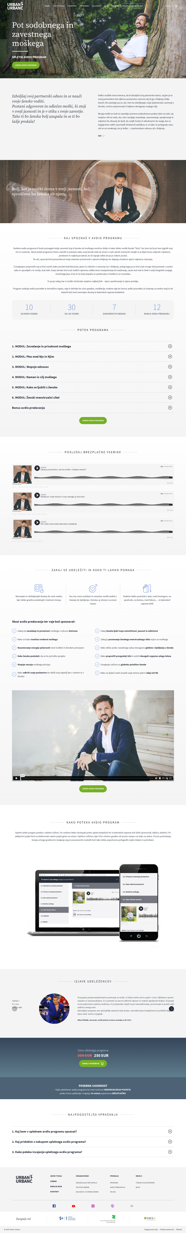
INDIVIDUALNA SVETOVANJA (86, 1183)
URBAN (47, 6)
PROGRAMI (114, 1183)
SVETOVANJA (59, 6)
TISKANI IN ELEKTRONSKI (145, 1183)
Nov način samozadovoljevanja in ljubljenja (30, 541)
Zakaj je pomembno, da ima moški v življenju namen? (33, 487)
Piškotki (179, 1229)
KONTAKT (54, 1191)
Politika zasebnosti (167, 1229)
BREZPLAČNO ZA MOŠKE (132, 6)
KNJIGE (113, 1192)
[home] (15, 6)
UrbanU (14, 487)
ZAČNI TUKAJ (56, 1176)
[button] (84, 6)
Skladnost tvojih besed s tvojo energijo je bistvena (32, 514)
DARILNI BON (56, 1186)
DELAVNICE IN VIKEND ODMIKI (87, 1192)
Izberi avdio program (26, 65)
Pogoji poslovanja (151, 1229)
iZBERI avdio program (93, 788)
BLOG (106, 6)
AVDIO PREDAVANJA (117, 1187)
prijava (168, 5)
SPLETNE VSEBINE (82, 1187)
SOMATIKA (72, 6)
